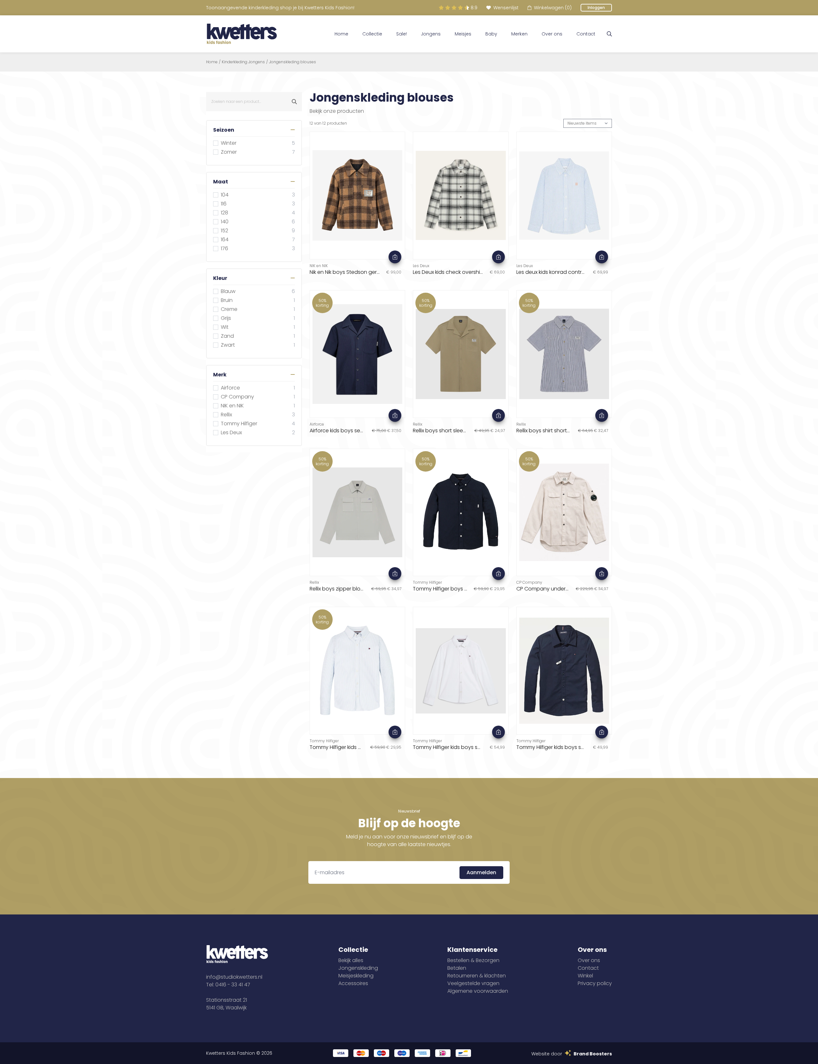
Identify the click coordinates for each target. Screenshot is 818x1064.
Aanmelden (481, 872)
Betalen (456, 968)
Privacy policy (595, 983)
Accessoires (353, 983)
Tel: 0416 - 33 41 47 (228, 984)
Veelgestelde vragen (473, 983)
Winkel (585, 975)
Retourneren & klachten (476, 975)
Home (341, 34)
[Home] (242, 34)
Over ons (552, 34)
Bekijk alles (350, 960)
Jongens (431, 34)
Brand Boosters (593, 1054)
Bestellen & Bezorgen (473, 960)
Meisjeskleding (356, 975)
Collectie (372, 34)
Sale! (401, 34)
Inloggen (596, 7)
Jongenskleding (358, 968)
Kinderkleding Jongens (243, 62)
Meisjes (463, 34)
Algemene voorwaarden (477, 991)
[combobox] (254, 101)
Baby (491, 34)
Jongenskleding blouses (292, 62)
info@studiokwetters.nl (234, 977)
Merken (519, 34)
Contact (585, 34)
